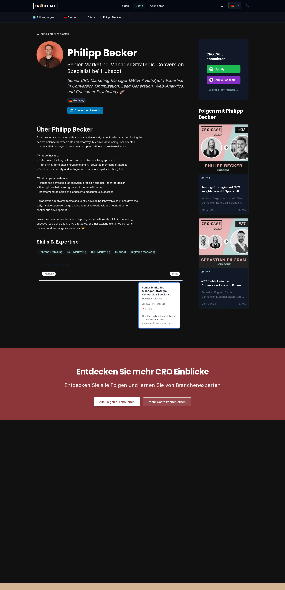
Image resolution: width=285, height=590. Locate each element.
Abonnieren (157, 5)
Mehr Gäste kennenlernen (167, 402)
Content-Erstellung (50, 251)
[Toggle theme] (247, 5)
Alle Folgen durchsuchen (117, 402)
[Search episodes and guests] (222, 5)
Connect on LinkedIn (87, 110)
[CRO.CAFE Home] (45, 6)
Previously (49, 274)
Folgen (125, 5)
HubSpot (120, 251)
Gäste (139, 5)
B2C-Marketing (100, 251)
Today (175, 274)
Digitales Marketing (143, 251)
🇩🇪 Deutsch (71, 17)
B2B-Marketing (76, 251)
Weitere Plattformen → (223, 89)
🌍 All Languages (43, 17)
